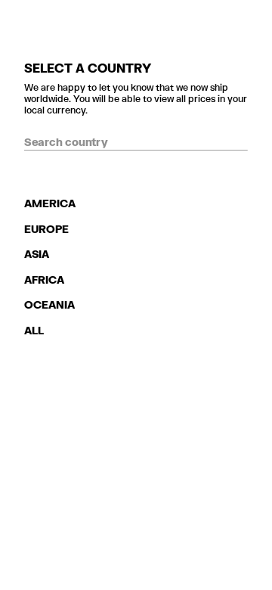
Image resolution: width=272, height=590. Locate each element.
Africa (44, 279)
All (34, 330)
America (50, 203)
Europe (46, 228)
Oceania (49, 304)
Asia (36, 253)
